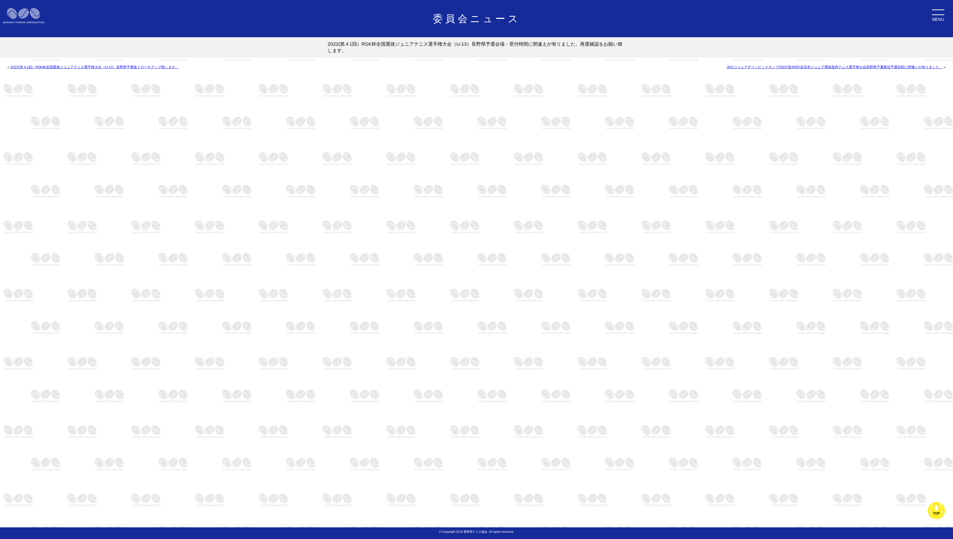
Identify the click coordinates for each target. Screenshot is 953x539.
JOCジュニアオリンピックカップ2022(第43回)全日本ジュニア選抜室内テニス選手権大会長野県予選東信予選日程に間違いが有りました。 (835, 67)
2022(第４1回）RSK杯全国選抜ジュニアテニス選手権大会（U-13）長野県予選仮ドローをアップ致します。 (94, 67)
